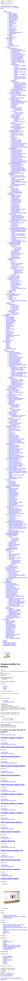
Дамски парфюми (13, 13)
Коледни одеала (15, 286)
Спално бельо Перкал (16, 53)
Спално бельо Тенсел (16, 142)
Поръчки (5, 958)
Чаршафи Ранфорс (18, 85)
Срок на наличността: (6, 727)
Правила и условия (7, 941)
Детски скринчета (15, 115)
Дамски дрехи (12, 304)
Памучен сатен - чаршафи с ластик (17, 601)
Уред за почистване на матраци (18, 212)
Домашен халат (17, 249)
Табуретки (16, 273)
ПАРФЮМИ (9, 12)
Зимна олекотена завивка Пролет (13, 766)
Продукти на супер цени (11, 314)
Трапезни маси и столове (17, 263)
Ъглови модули (17, 270)
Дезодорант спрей (13, 26)
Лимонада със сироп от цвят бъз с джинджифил (14, 916)
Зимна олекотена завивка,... (11, 756)
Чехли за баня (14, 256)
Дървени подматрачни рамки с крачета (18, 526)
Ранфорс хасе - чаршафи (19, 82)
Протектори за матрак (16, 215)
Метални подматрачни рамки (18, 230)
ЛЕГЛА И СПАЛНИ (13, 221)
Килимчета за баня (15, 254)
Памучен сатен (14, 132)
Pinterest (5, 688)
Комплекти (11, 44)
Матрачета (13, 106)
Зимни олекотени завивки (17, 167)
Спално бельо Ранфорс (16, 49)
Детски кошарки (18, 110)
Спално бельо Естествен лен (18, 146)
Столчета (13, 111)
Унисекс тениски (13, 310)
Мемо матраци (14, 197)
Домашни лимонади (13, 295)
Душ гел (11, 27)
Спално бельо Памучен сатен (18, 50)
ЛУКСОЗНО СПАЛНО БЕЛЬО (16, 131)
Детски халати (17, 248)
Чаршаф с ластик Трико (19, 76)
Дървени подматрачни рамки (18, 233)
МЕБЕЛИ (11, 259)
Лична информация (7, 956)
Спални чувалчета (15, 126)
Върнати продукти (7, 957)
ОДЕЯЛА (11, 186)
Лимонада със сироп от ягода (10, 915)
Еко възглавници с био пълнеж (18, 157)
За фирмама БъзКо (7, 917)
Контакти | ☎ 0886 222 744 (9, 947)
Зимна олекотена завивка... (11, 775)
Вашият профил (4, 951)
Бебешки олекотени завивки (18, 102)
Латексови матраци (15, 199)
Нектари (11, 296)
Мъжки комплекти (13, 18)
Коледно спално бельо (16, 280)
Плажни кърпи (14, 252)
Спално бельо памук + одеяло (18, 54)
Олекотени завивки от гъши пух (18, 169)
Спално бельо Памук (16, 59)
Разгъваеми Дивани (18, 272)
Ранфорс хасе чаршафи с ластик (18, 373)
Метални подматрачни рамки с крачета (18, 524)
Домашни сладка (13, 298)
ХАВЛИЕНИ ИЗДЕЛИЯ (14, 243)
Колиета (11, 42)
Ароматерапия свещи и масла (15, 32)
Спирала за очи (12, 28)
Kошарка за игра (18, 108)
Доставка (5, 940)
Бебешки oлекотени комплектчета (19, 101)
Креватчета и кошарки (16, 107)
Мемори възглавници (16, 149)
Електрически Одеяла (16, 191)
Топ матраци (14, 204)
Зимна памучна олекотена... (11, 860)
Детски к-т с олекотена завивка (18, 95)
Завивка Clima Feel (8, 841)
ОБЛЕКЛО (8, 303)
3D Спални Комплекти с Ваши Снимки (18, 577)
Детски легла (14, 223)
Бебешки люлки (18, 128)
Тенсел (13, 136)
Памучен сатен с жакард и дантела (19, 147)
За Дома (8, 47)
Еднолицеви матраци (16, 200)
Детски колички (15, 117)
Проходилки (17, 125)
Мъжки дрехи (12, 311)
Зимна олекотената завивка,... (12, 822)
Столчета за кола (18, 113)
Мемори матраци (15, 211)
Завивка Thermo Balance (10, 878)
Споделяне (5, 686)
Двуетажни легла (15, 225)
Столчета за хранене (19, 112)
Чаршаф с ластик (15, 64)
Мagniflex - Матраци (16, 195)
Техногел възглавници (16, 154)
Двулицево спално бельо (17, 56)
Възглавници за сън (16, 152)
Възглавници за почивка (17, 159)
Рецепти (11, 299)
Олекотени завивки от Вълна (18, 170)
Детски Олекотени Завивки (17, 97)
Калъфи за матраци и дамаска (18, 209)
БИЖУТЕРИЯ (9, 38)
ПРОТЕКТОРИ (12, 214)
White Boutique (7, 724)
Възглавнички (14, 103)
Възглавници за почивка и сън (18, 153)
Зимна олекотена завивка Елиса (12, 784)
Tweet (4, 687)
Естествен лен (14, 137)
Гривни (10, 43)
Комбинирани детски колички (18, 415)
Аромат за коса (12, 37)
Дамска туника (14, 309)
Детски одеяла (14, 189)
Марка (2, 724)
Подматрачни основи (16, 239)
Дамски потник (15, 306)
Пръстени (11, 39)
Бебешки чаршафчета (16, 100)
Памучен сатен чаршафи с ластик (19, 372)
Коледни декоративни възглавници (16, 285)
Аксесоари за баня (15, 257)
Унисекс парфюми (13, 14)
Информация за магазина (6, 975)
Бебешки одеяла (15, 190)
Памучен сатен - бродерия (17, 134)
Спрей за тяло (12, 31)
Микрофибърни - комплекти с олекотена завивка (18, 185)
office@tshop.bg (9, 974)
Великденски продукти (14, 278)
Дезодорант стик (12, 22)
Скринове (13, 274)
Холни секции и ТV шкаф (17, 267)
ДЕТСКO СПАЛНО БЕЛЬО (15, 92)
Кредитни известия (7, 959)
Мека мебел (14, 268)
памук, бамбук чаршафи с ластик (19, 376)
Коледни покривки (15, 283)
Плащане (5, 944)
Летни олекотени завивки (17, 164)
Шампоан (11, 34)
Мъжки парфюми (13, 16)
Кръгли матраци (15, 207)
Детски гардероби (15, 116)
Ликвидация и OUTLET (14, 277)
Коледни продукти (13, 279)
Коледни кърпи (15, 282)
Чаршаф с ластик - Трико (20, 68)
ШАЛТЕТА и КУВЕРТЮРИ (15, 193)
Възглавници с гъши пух (17, 155)
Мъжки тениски (15, 312)
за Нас (4, 942)
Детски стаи (14, 265)
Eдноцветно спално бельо (17, 55)
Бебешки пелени (15, 129)
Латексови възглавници (16, 150)
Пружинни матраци (16, 202)
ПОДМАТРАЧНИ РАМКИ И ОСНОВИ (18, 228)
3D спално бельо (15, 52)
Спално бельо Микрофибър (17, 60)
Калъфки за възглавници (17, 89)
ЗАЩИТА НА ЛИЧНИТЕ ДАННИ (11, 945)
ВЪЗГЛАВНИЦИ (13, 148)
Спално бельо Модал (16, 139)
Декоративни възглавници (15, 242)
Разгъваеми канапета (19, 269)
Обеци (10, 40)
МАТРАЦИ (11, 194)
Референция (3, 725)
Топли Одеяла (14, 188)
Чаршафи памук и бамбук (20, 86)
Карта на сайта (6, 932)
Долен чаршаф (14, 81)
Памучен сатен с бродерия (17, 144)
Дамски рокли (14, 307)
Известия (5, 963)
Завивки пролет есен (16, 165)
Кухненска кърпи (15, 244)
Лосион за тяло (12, 23)
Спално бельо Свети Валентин (18, 90)
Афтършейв (11, 21)
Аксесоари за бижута (13, 45)
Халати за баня (17, 247)
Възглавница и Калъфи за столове (19, 160)
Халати (13, 246)
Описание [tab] (5, 700)
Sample (10, 35)
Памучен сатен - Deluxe (16, 133)
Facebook (5, 908)
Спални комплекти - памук (17, 175)
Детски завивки (15, 171)
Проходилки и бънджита (17, 123)
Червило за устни (13, 29)
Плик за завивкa (15, 91)
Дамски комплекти (13, 19)
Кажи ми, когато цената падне (8, 681)
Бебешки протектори (16, 218)
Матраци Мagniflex (15, 210)
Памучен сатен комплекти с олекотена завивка (17, 180)
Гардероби (13, 261)
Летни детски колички (19, 121)
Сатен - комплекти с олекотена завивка (18, 471)
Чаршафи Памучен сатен (20, 87)
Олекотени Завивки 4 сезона (18, 168)
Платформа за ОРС (7, 949)
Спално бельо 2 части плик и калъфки (17, 364)
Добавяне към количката (6, 677)
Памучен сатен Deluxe (16, 141)
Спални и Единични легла (17, 222)
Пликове (13, 80)
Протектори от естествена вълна (19, 220)
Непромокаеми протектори (17, 216)
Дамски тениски (15, 305)
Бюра (12, 262)
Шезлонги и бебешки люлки (18, 127)
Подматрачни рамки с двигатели (19, 241)
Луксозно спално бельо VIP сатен (19, 143)
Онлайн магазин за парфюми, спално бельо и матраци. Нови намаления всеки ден (13, 925)
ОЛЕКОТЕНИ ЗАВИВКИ (15, 163)
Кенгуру (13, 122)
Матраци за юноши (15, 206)
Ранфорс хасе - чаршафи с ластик (19, 367)
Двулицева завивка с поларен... (12, 737)
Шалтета (13, 96)
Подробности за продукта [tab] (9, 701)
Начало (5, 11)
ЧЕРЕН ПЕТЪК (12, 290)
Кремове (11, 24)
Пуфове (10, 291)
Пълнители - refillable (14, 17)
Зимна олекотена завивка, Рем (12, 850)
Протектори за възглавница (17, 217)
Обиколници (14, 105)
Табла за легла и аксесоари (17, 227)
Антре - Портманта (15, 264)
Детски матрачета (15, 205)
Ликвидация (11, 293)
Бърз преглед (4, 742)
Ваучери (5, 962)
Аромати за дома (13, 33)
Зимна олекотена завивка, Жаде (12, 747)
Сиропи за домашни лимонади (13, 294)
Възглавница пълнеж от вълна (18, 162)
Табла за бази (14, 226)
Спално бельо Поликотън (17, 58)
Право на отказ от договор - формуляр (12, 946)
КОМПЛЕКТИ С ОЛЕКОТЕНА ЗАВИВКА (16, 468)
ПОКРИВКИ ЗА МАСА (14, 258)
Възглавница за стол (16, 158)
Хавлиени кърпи (15, 251)
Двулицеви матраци (16, 201)
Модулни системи (15, 275)
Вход (4, 933)
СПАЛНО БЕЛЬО (13, 48)
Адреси (5, 961)
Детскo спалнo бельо (16, 94)
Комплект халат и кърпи (17, 253)
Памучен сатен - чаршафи (20, 84)
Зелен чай (13, 138)
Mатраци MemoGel (15, 196)
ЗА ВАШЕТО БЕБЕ (13, 99)
